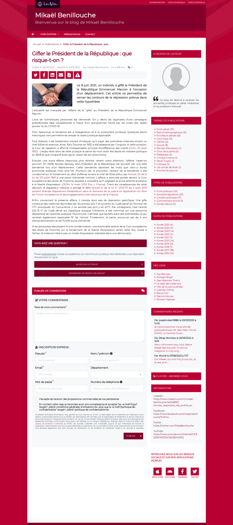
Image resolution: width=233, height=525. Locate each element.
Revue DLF (163, 293)
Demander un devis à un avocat (87, 273)
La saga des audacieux (169, 283)
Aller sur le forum (87, 264)
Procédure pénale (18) (169, 135)
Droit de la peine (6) (168, 151)
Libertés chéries (165, 290)
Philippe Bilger (165, 277)
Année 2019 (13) (165, 243)
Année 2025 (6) (165, 224)
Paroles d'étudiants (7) (169, 148)
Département (99, 367)
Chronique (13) (164, 138)
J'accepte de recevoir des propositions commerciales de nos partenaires (79, 399)
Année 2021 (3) (164, 237)
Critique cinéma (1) (167, 157)
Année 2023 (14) (165, 231)
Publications (48, 34)
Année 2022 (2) (165, 234)
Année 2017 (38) (165, 250)
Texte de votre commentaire (50, 307)
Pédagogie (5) (164, 154)
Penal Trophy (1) (165, 161)
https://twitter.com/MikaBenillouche (173, 425)
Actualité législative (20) (170, 194)
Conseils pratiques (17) (169, 197)
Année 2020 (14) (165, 240)
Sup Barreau (163, 274)
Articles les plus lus (167, 170)
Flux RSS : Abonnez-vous (172, 376)
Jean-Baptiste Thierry (168, 280)
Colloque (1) (163, 164)
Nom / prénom (100, 353)
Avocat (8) (162, 145)
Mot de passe (43, 382)
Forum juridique (176, 2)
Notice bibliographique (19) (172, 132)
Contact (90, 34)
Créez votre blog (196, 2)
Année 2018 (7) (165, 247)
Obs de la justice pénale (170, 286)
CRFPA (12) (162, 142)
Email (38, 367)
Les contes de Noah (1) (169, 167)
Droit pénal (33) (165, 129)
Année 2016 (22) (165, 253)
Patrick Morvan (165, 296)
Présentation (72, 34)
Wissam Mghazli (166, 299)
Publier (130, 436)
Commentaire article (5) (170, 200)
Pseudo (40, 353)
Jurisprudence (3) (166, 204)
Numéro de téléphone (105, 382)
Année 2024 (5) (165, 227)
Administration (157, 2)
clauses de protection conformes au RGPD (53, 424)
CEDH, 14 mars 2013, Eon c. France (83, 184)
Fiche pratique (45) (167, 191)
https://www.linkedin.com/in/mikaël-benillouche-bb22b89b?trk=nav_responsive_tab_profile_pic (173, 402)
